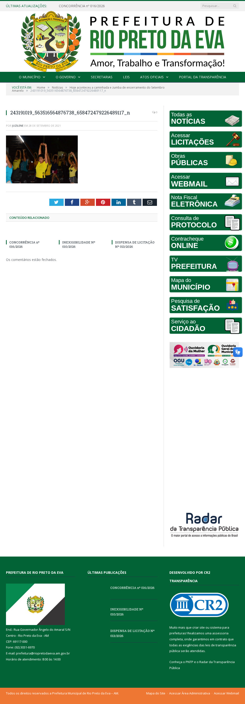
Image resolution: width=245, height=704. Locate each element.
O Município (29, 77)
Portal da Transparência (202, 77)
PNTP (189, 662)
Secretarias (101, 77)
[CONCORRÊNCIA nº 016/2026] (29, 233)
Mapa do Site (155, 693)
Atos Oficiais (152, 77)
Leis (126, 77)
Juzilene (17, 125)
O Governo (66, 77)
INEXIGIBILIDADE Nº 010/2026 (82, 6)
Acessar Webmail (226, 693)
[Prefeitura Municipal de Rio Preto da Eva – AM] (122, 40)
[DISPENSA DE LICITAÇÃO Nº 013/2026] (134, 233)
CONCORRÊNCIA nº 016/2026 (132, 588)
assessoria (220, 633)
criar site (198, 627)
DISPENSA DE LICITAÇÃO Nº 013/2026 (132, 633)
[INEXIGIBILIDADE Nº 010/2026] (82, 233)
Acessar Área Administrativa (189, 693)
